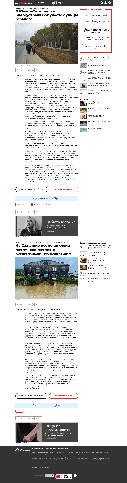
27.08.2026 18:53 (20, 242)
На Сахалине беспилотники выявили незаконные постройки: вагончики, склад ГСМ (95, 22)
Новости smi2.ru (22, 236)
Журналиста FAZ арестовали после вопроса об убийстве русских (99, 109)
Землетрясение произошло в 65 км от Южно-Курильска (96, 38)
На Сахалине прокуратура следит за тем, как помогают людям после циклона (95, 46)
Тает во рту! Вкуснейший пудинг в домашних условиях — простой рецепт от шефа (98, 260)
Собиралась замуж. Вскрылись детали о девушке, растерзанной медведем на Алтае (98, 91)
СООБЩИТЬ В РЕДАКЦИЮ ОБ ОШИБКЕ (57, 449)
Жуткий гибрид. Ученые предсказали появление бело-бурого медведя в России (99, 247)
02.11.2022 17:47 (19, 8)
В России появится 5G (95, 128)
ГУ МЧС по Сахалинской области (25, 300)
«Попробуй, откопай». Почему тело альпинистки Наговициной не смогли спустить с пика (99, 85)
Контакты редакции (37, 449)
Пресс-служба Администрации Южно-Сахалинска (31, 65)
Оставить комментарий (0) (63, 189)
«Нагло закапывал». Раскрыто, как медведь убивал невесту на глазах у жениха (99, 78)
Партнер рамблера (38, 475)
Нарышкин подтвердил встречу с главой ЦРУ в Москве (97, 115)
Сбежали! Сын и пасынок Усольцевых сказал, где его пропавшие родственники (100, 72)
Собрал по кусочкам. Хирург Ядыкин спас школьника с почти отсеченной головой (99, 280)
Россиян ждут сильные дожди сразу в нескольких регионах (99, 122)
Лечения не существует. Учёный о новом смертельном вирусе (98, 64)
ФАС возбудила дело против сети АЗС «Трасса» (98, 102)
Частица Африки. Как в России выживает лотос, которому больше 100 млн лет (99, 253)
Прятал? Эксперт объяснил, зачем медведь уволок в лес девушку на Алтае (98, 59)
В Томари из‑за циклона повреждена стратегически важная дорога (95, 15)
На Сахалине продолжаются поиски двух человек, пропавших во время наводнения (95, 30)
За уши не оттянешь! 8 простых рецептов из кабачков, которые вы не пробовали (99, 267)
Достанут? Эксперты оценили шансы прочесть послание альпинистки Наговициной (99, 273)
